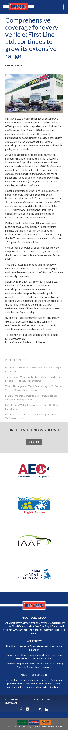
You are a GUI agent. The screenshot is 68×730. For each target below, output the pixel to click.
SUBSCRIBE (34, 442)
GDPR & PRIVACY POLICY (16, 699)
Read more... (56, 687)
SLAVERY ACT (11, 703)
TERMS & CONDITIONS (41, 699)
